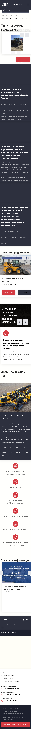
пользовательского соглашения (13, 714)
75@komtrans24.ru (8, 678)
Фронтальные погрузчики (9, 633)
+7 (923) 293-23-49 (12, 695)
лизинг (25, 292)
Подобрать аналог (22, 59)
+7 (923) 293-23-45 (12, 701)
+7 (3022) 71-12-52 (17, 4)
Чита (24, 4)
